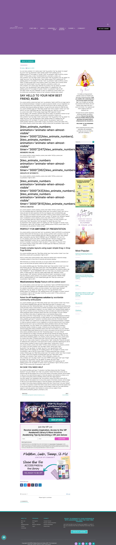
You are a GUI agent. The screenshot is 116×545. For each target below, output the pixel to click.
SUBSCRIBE (61, 438)
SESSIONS (62, 29)
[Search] (93, 142)
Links (76, 285)
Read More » (77, 257)
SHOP (54, 29)
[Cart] (107, 24)
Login (69, 494)
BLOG (42, 28)
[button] (21, 485)
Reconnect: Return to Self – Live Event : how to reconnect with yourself (84, 294)
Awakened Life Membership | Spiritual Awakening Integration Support (84, 276)
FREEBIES (61, 28)
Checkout (78, 310)
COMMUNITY (81, 28)
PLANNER (71, 28)
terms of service (52, 444)
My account (78, 303)
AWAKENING (51, 28)
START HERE (33, 28)
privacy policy (59, 444)
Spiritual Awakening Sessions (84, 254)
